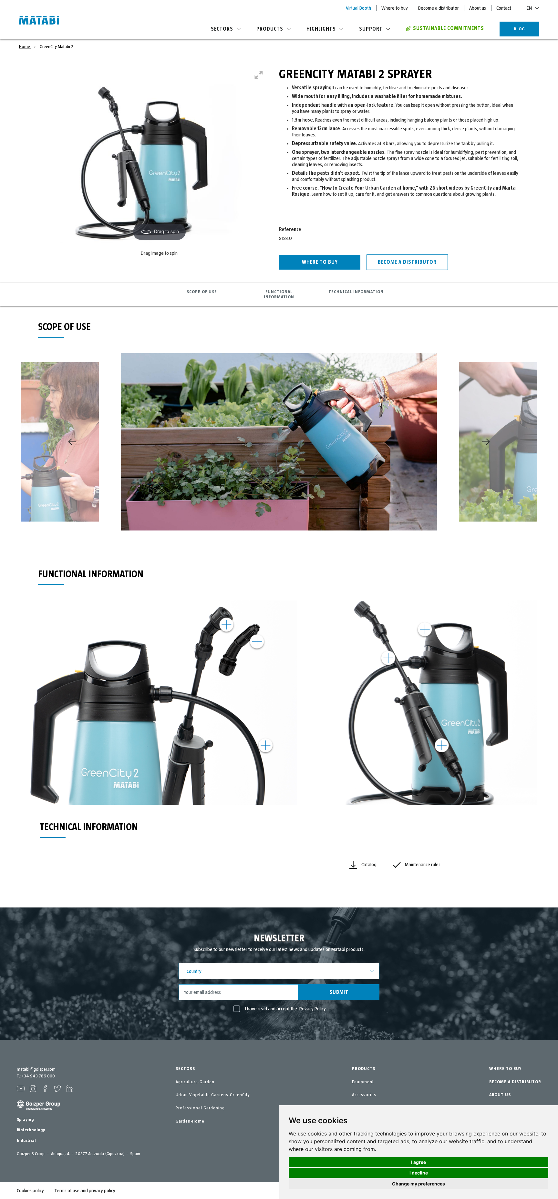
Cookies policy (30, 1190)
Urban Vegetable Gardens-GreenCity (213, 1095)
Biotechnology (31, 1130)
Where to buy (394, 8)
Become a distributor (438, 8)
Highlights (321, 29)
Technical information (356, 292)
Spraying (25, 1119)
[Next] (486, 442)
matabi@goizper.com (36, 1069)
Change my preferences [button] (418, 1183)
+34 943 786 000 (38, 1076)
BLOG (519, 29)
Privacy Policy (312, 1008)
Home (25, 47)
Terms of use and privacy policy (84, 1190)
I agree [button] (418, 1162)
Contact (503, 8)
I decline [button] (418, 1172)
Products (269, 29)
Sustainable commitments (448, 28)
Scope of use (202, 292)
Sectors (222, 29)
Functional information (279, 295)
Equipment (363, 1082)
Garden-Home (190, 1121)
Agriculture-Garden (195, 1082)
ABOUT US (500, 1095)
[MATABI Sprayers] (39, 21)
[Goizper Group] (38, 1109)
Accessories (364, 1095)
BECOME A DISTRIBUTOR (515, 1082)
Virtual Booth (358, 8)
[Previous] (72, 442)
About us (477, 8)
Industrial (26, 1140)
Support (371, 29)
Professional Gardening (200, 1108)
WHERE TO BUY (505, 1068)
